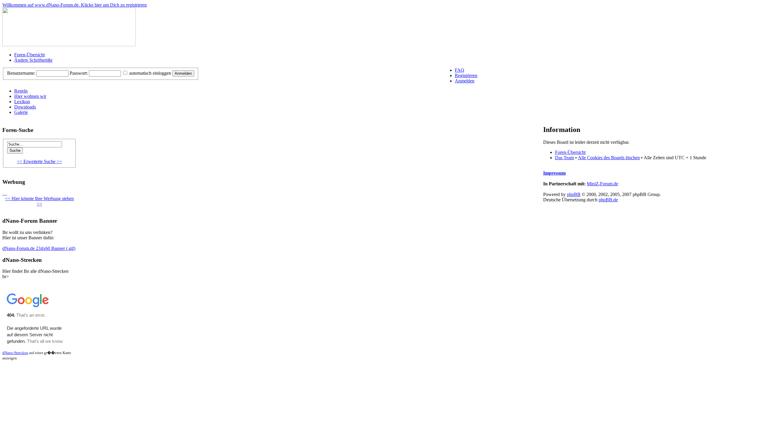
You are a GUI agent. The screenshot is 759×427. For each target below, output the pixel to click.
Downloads (25, 106)
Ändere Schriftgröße (33, 60)
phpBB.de (608, 199)
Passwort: (79, 73)
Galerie (21, 112)
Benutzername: (21, 73)
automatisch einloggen (149, 73)
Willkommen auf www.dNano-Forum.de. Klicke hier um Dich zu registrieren (74, 4)
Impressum (554, 173)
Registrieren (466, 75)
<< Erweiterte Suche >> (39, 161)
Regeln (21, 90)
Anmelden (464, 80)
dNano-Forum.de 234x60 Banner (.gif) (38, 248)
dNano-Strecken (15, 352)
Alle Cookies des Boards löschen (609, 157)
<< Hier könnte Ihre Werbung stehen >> (39, 201)
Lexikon (22, 101)
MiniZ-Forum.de (602, 183)
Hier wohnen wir (30, 96)
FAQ (459, 70)
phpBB (574, 194)
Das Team (564, 157)
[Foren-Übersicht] (69, 44)
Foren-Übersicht (29, 54)
